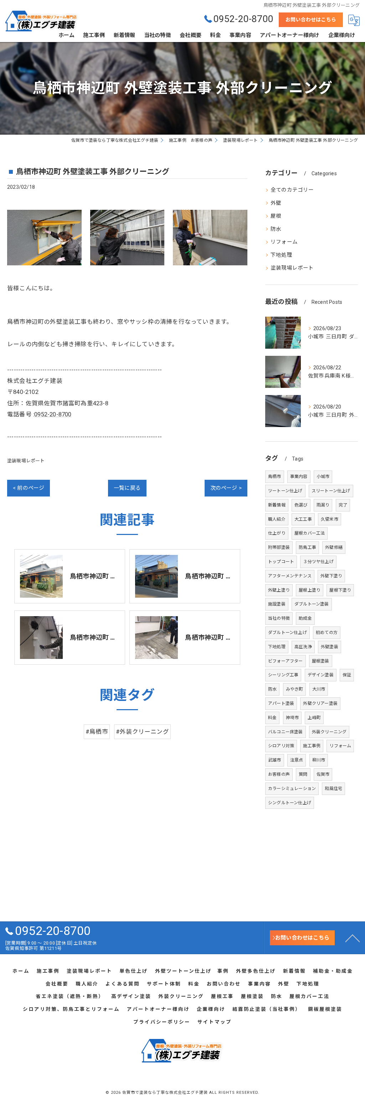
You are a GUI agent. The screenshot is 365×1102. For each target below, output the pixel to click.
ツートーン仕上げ (285, 490)
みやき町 (294, 689)
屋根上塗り (309, 590)
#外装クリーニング (142, 731)
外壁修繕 (334, 547)
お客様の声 (279, 774)
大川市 (318, 689)
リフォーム (284, 242)
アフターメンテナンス (290, 575)
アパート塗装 (281, 703)
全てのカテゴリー (292, 190)
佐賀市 (323, 774)
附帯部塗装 (279, 547)
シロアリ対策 (281, 745)
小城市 (323, 476)
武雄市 (274, 760)
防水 (276, 229)
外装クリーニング (329, 731)
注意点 (296, 760)
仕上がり (277, 533)
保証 (347, 674)
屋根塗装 (320, 661)
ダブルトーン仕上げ (287, 632)
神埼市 (292, 717)
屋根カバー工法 (309, 533)
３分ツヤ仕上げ (318, 561)
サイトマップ (214, 1022)
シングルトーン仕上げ (289, 802)
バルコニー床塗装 (285, 731)
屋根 (276, 216)
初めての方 (327, 632)
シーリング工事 (283, 674)
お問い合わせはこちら (311, 19)
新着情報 (277, 505)
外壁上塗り (279, 590)
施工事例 (311, 745)
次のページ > (226, 488)
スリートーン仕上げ (331, 490)
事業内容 (299, 476)
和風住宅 (333, 788)
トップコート (281, 561)
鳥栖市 (274, 476)
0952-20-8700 (52, 414)
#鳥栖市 (97, 731)
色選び (301, 505)
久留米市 (329, 519)
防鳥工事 (307, 547)
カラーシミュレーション (292, 788)
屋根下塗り (340, 590)
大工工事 (303, 519)
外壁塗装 (329, 646)
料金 (272, 717)
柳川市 (318, 760)
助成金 (305, 618)
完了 (343, 505)
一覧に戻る (127, 488)
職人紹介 (277, 519)
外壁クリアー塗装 (320, 703)
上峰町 (314, 717)
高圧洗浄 (303, 646)
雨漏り (323, 505)
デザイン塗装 (321, 674)
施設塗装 (277, 604)
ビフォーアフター (285, 661)
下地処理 (281, 255)
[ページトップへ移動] (352, 938)
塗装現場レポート (26, 460)
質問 (303, 774)
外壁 (276, 203)
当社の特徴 (279, 618)
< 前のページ (28, 488)
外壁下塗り (331, 575)
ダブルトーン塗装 (311, 604)
